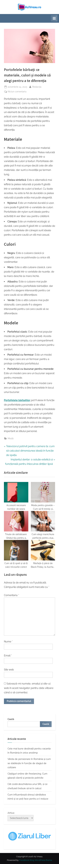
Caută (11, 719)
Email (8, 655)
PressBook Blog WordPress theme (35, 860)
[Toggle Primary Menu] (54, 18)
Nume (8, 641)
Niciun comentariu (17, 92)
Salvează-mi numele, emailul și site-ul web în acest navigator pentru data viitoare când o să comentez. (28, 688)
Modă (11, 438)
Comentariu (11, 595)
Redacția (36, 86)
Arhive (11, 813)
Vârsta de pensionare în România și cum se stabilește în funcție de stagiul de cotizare (29, 763)
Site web (9, 669)
